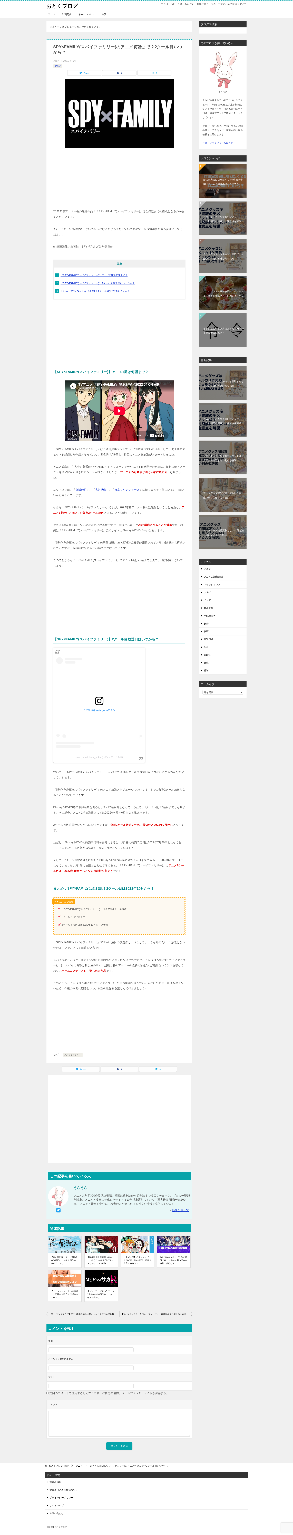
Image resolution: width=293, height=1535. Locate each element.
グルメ (207, 592)
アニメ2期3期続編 (213, 576)
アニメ (51, 14)
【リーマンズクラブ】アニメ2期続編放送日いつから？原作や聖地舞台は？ (84, 1314)
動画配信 (67, 14)
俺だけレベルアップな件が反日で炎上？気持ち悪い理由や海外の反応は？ (173, 1260)
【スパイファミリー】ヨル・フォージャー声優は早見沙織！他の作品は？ (155, 1314)
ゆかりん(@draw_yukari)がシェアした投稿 (99, 757)
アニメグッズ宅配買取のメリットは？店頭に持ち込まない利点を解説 (223, 458)
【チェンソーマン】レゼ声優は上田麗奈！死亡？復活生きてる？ (64, 1294)
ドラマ (207, 600)
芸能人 (207, 655)
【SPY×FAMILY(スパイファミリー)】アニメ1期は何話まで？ (94, 275)
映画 (206, 631)
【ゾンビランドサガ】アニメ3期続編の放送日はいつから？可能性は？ (100, 1294)
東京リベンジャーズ (127, 489)
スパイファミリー (72, 1055)
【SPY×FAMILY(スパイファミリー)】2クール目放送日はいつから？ (98, 283)
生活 (104, 14)
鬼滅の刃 (81, 489)
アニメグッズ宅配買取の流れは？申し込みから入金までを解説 (223, 495)
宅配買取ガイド (212, 615)
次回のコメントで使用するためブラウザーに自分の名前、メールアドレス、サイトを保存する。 (109, 1393)
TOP (59, 1465)
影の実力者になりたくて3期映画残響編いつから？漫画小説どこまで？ (223, 181)
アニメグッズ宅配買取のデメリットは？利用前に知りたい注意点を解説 (222, 219)
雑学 (206, 670)
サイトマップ (57, 1505)
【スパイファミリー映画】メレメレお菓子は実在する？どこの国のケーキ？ (223, 293)
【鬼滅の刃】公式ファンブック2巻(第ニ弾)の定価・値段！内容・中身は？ (137, 1260)
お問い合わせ (57, 1513)
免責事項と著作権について (64, 1489)
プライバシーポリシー (61, 1497)
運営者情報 (55, 1482)
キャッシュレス (86, 14)
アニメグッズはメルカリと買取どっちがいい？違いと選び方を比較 (223, 256)
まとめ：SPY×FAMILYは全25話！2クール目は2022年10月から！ (96, 291)
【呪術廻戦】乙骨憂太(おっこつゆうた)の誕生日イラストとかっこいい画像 (100, 1260)
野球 (206, 662)
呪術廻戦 (100, 489)
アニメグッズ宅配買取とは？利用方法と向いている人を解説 (223, 532)
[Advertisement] (119, 178)
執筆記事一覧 (180, 1210)
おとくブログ (62, 6)
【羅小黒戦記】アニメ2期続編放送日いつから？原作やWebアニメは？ (64, 1260)
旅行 (206, 623)
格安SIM (208, 639)
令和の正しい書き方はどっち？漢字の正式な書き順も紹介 (223, 330)
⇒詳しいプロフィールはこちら (219, 143)
